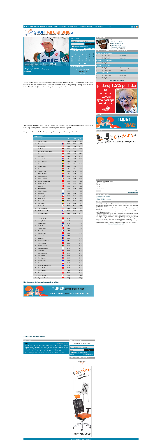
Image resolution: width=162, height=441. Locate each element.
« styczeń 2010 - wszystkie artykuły (34, 336)
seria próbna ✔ (124, 55)
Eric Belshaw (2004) (116, 42)
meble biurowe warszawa (103, 196)
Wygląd (26, 26)
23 (93, 58)
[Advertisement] (81, 12)
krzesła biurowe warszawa (104, 199)
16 (93, 56)
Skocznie (89, 26)
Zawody (42, 26)
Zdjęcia (76, 26)
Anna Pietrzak (32, 67)
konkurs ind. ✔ (124, 58)
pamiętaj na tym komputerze (81, 46)
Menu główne (34, 26)
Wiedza (55, 26)
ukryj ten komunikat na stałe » (116, 224)
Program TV (101, 26)
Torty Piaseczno (101, 198)
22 (89, 58)
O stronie (70, 26)
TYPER (109, 26)
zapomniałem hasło (89, 48)
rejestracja (74, 48)
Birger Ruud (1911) (116, 45)
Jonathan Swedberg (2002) (118, 47)
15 (89, 56)
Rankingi (49, 26)
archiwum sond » (133, 192)
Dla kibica (62, 26)
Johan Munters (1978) (117, 43)
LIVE (95, 26)
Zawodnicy (82, 26)
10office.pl (88, 439)
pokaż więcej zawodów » (117, 80)
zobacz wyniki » (133, 191)
